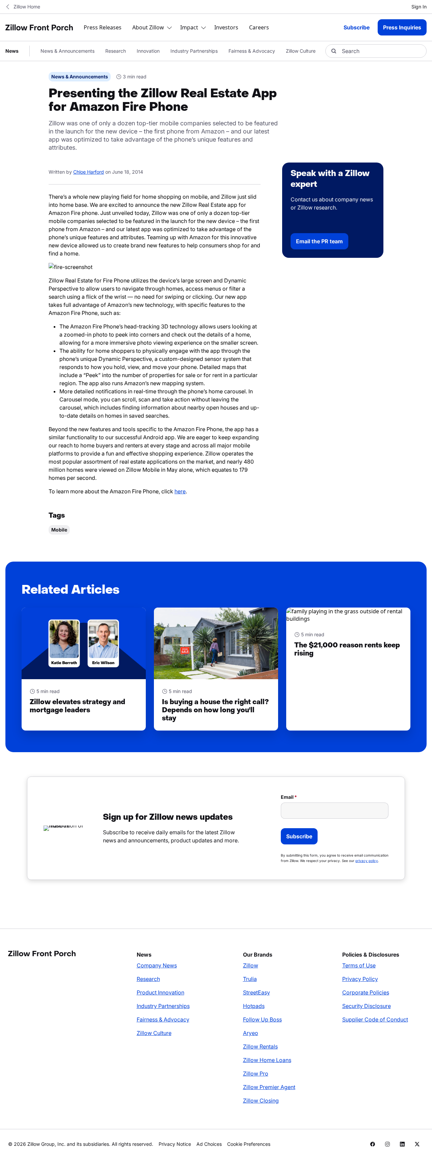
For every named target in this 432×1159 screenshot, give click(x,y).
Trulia (250, 979)
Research (115, 51)
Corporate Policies (365, 992)
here (180, 491)
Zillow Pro (255, 1073)
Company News (157, 965)
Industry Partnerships (194, 51)
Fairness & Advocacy (251, 51)
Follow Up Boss (262, 1019)
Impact (189, 27)
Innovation (148, 51)
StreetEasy (256, 992)
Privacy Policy (360, 979)
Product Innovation (160, 992)
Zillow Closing (261, 1100)
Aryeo (250, 1033)
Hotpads (254, 1006)
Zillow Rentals (260, 1046)
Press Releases (103, 27)
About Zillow (148, 27)
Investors (226, 27)
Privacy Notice (175, 1144)
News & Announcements (67, 51)
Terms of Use (359, 965)
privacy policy (366, 861)
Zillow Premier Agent (269, 1087)
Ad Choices (209, 1144)
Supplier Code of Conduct (375, 1019)
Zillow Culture (301, 51)
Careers (259, 27)
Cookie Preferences (248, 1144)
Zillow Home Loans (267, 1060)
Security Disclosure (366, 1006)
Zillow (250, 965)
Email (287, 797)
